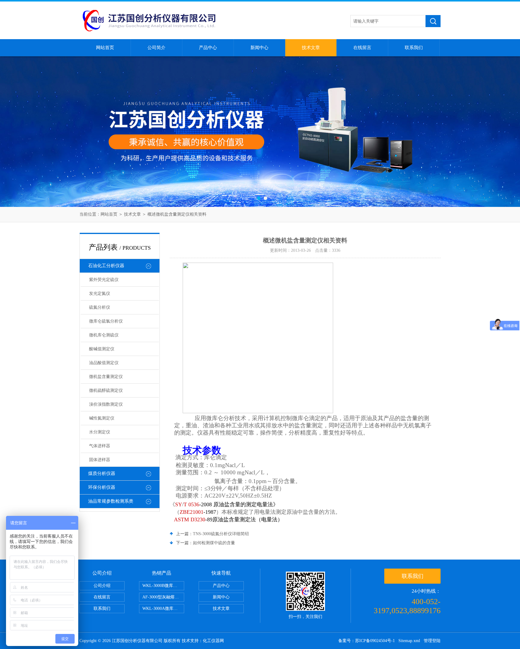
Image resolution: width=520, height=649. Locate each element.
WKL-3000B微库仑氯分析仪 (163, 585)
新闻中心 (259, 47)
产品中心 (208, 47)
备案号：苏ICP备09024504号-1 (366, 640)
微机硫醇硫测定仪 (106, 390)
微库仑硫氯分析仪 (106, 321)
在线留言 (362, 47)
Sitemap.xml (409, 640)
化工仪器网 (213, 640)
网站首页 (105, 47)
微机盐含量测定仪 (106, 376)
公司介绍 (102, 585)
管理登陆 (432, 640)
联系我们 (414, 47)
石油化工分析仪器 (106, 265)
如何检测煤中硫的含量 (214, 543)
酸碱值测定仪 (101, 349)
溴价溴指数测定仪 (106, 404)
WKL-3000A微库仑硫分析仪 (163, 608)
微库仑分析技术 (226, 418)
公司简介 (156, 47)
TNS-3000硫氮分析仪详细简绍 (221, 534)
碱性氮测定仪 (101, 418)
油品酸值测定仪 (104, 362)
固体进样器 (99, 459)
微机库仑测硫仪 (104, 335)
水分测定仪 (99, 432)
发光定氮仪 (99, 293)
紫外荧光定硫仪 (104, 279)
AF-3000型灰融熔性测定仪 (163, 597)
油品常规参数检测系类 (110, 501)
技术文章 (311, 47)
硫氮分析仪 (99, 307)
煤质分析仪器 (101, 473)
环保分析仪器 (101, 487)
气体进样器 (99, 446)
